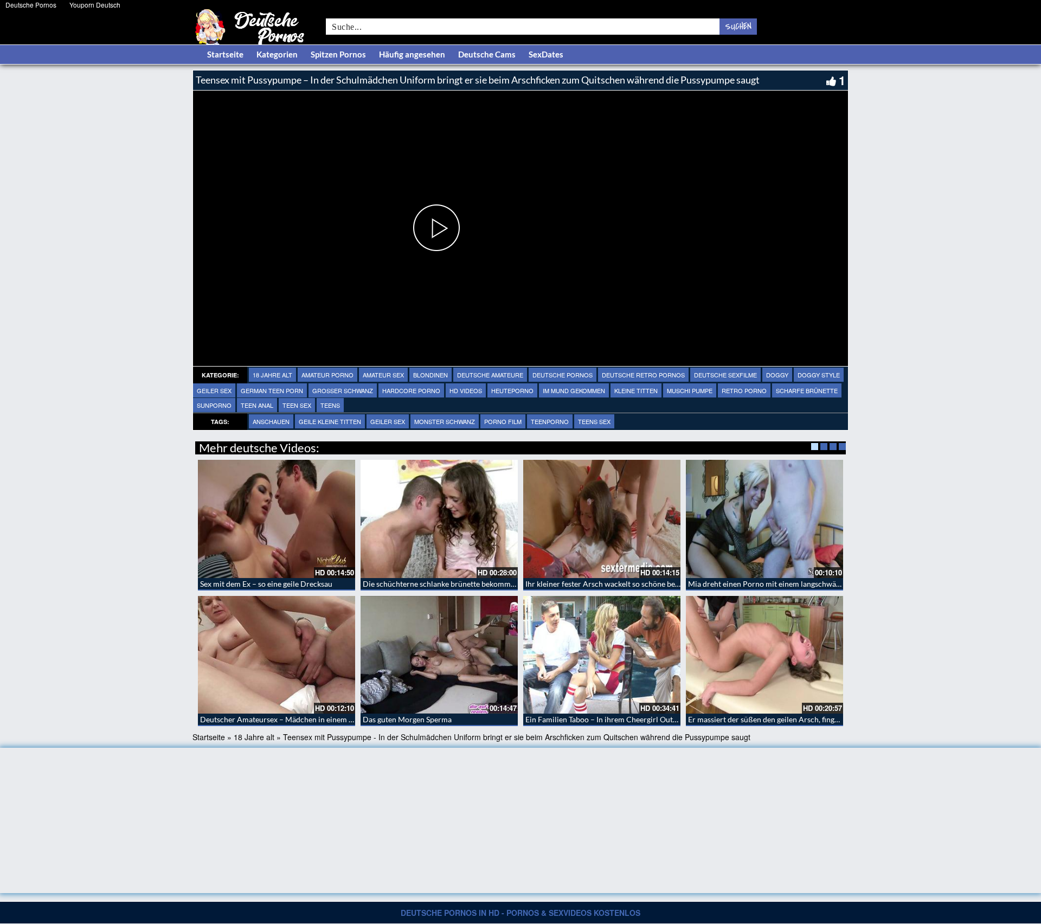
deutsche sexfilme (725, 374)
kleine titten (636, 390)
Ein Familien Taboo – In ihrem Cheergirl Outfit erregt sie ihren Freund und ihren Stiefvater (676, 719)
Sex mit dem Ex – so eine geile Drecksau (266, 583)
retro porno (744, 390)
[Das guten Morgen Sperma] (439, 655)
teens (330, 405)
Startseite (225, 54)
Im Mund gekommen (574, 390)
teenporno (550, 421)
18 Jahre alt (272, 374)
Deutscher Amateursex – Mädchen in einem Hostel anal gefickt (305, 719)
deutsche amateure (490, 374)
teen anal (257, 405)
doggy (777, 374)
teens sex (594, 421)
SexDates (546, 54)
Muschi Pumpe (689, 390)
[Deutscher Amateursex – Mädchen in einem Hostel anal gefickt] (276, 655)
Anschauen (271, 421)
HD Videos (465, 390)
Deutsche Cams (487, 54)
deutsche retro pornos (643, 374)
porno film (503, 421)
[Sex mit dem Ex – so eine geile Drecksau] (276, 519)
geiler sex (214, 390)
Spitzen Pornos (338, 54)
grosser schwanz (342, 390)
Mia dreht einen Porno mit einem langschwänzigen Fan (780, 583)
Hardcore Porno (411, 390)
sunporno (214, 405)
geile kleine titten (330, 421)
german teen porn (272, 390)
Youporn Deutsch (94, 4)
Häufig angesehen (412, 54)
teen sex (296, 405)
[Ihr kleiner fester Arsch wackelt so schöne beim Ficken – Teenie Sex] (601, 519)
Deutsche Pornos (30, 4)
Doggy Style (819, 374)
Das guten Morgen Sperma (407, 719)
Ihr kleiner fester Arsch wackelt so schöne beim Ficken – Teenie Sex (637, 583)
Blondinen (430, 374)
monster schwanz (444, 421)
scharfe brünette (807, 390)
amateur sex (383, 374)
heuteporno (512, 390)
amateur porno (327, 374)
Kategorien (277, 54)
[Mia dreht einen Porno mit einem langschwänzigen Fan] (764, 519)
